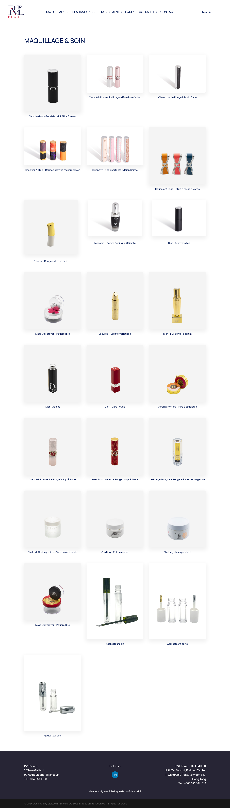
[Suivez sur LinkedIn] (115, 774)
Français (206, 12)
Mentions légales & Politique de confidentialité (115, 791)
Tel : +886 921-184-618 (192, 783)
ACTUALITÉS (148, 12)
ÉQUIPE (130, 12)
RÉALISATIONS (82, 12)
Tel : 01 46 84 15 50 (35, 779)
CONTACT (167, 12)
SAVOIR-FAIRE (55, 12)
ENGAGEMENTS (111, 12)
